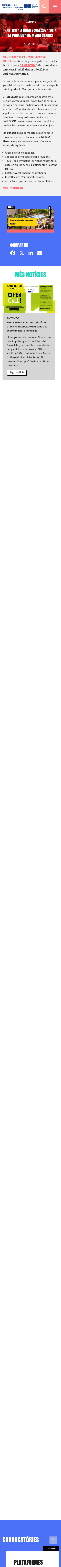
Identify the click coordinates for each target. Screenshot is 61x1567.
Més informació (13, 188)
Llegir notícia (16, 372)
